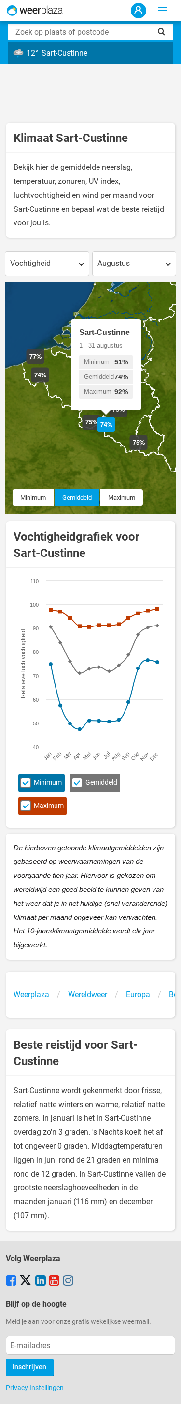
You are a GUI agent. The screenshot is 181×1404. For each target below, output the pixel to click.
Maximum (121, 497)
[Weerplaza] (35, 10)
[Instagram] (68, 1281)
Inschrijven (29, 1367)
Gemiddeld (77, 497)
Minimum (33, 497)
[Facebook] (11, 1281)
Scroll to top (165, 1388)
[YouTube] (54, 1281)
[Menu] (162, 10)
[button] (44, 364)
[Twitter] (25, 1281)
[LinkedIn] (40, 1281)
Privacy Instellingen (35, 1387)
